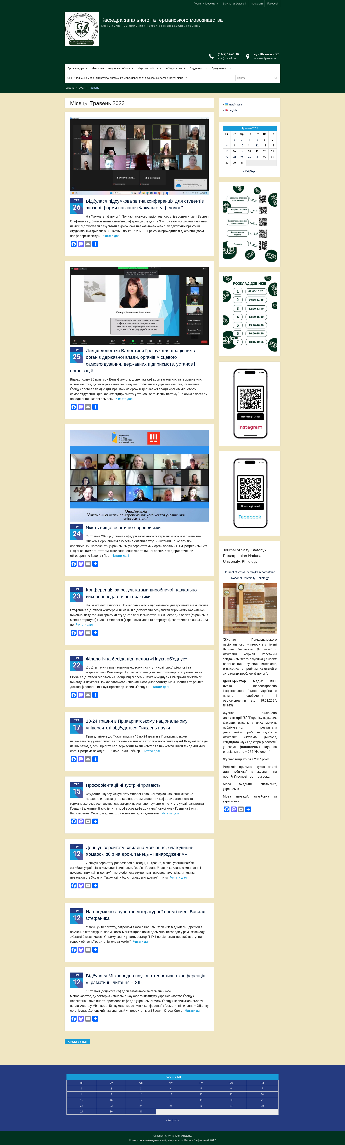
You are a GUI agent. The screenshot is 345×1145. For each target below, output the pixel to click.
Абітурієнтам (174, 68)
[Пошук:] (258, 78)
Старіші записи (77, 1041)
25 (249, 157)
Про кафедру (75, 68)
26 (257, 157)
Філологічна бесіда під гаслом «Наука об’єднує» (137, 658)
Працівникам (219, 68)
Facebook (272, 3)
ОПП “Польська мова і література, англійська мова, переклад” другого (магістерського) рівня (125, 78)
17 (241, 151)
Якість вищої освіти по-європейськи (123, 527)
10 (241, 145)
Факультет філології (234, 3)
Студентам (196, 68)
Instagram (257, 3)
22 (227, 157)
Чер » (253, 171)
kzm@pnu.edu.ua (227, 58)
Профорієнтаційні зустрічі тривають (123, 785)
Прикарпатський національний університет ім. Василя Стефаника (168, 1140)
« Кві (246, 171)
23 (234, 157)
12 (257, 145)
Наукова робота (148, 68)
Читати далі (111, 236)
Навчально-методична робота (111, 68)
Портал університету (206, 3)
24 (241, 157)
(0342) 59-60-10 (228, 54)
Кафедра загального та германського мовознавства (162, 20)
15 (227, 151)
